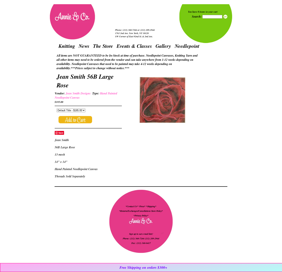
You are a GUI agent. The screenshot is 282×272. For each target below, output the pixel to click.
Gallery (163, 45)
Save (61, 132)
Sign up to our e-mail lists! (141, 233)
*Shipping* (151, 206)
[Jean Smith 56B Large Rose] (162, 100)
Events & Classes (134, 45)
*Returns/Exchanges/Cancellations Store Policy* (141, 211)
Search (225, 17)
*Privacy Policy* (141, 215)
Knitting (67, 45)
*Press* (142, 206)
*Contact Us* (132, 206)
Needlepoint (187, 45)
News (84, 45)
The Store (103, 45)
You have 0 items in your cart (203, 11)
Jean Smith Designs (78, 93)
